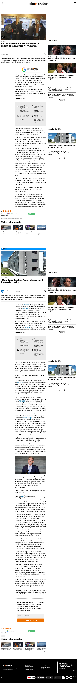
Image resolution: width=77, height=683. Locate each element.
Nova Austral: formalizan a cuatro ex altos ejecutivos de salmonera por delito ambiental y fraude (41, 233)
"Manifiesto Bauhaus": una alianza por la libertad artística (61, 146)
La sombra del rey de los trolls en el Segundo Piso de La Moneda (24, 117)
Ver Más (61, 100)
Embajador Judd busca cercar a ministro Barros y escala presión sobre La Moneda (62, 58)
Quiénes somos (27, 665)
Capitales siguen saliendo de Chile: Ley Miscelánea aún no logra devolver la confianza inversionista (60, 89)
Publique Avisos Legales (45, 667)
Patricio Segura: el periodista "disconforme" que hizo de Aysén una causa (60, 152)
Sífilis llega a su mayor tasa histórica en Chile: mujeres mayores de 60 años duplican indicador (24, 108)
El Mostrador (5, 54)
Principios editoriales (28, 667)
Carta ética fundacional (29, 666)
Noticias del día (54, 129)
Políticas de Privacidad (29, 669)
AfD (22, 496)
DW (7, 290)
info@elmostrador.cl (10, 669)
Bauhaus (26, 305)
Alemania (25, 308)
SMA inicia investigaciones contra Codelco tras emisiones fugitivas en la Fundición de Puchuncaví (29, 232)
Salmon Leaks (11, 218)
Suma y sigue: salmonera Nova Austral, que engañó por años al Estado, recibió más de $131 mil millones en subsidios (18, 233)
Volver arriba (3, 677)
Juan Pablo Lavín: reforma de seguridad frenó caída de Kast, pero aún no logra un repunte (61, 95)
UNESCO (22, 401)
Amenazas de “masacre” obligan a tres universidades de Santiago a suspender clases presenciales (38, 108)
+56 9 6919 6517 (4, 669)
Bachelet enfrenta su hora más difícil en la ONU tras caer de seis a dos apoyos (61, 77)
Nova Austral (4, 218)
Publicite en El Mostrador (45, 665)
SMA (21, 218)
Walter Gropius (28, 418)
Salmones (17, 218)
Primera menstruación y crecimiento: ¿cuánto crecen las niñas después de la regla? (39, 119)
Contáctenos (43, 668)
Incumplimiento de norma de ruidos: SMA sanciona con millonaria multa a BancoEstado (6, 232)
